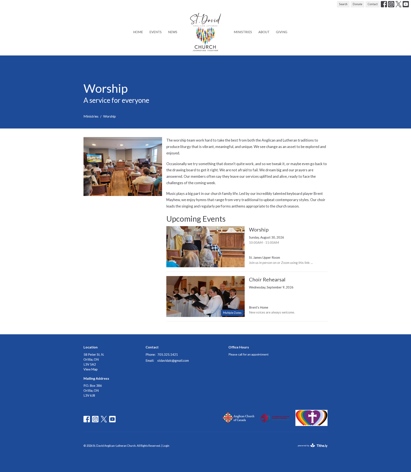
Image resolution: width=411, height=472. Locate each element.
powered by (310, 449)
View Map (90, 369)
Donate (357, 4)
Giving (281, 32)
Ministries (243, 32)
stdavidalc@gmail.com (173, 360)
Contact (373, 4)
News (172, 32)
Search (343, 4)
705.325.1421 (167, 354)
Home (138, 32)
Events (155, 32)
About (264, 32)
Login (166, 445)
